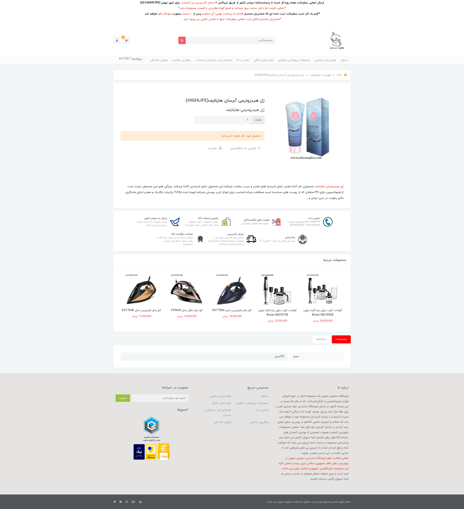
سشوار (344, 60)
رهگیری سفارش (181, 60)
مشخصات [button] (341, 339)
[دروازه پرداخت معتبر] (151, 452)
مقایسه (213, 148)
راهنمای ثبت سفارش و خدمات (214, 60)
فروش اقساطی (158, 60)
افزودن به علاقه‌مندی (244, 148)
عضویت (123, 398)
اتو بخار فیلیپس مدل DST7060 (277, 310)
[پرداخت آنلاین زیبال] (139, 452)
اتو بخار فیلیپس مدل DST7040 (186, 310)
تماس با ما (242, 60)
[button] (126, 40)
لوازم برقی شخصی (325, 60)
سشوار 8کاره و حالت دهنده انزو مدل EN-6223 (141, 312)
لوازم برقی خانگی (263, 60)
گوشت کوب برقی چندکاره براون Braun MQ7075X (322, 312)
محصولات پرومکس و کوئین (294, 60)
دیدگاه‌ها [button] (321, 339)
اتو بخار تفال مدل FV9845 (232, 310)
